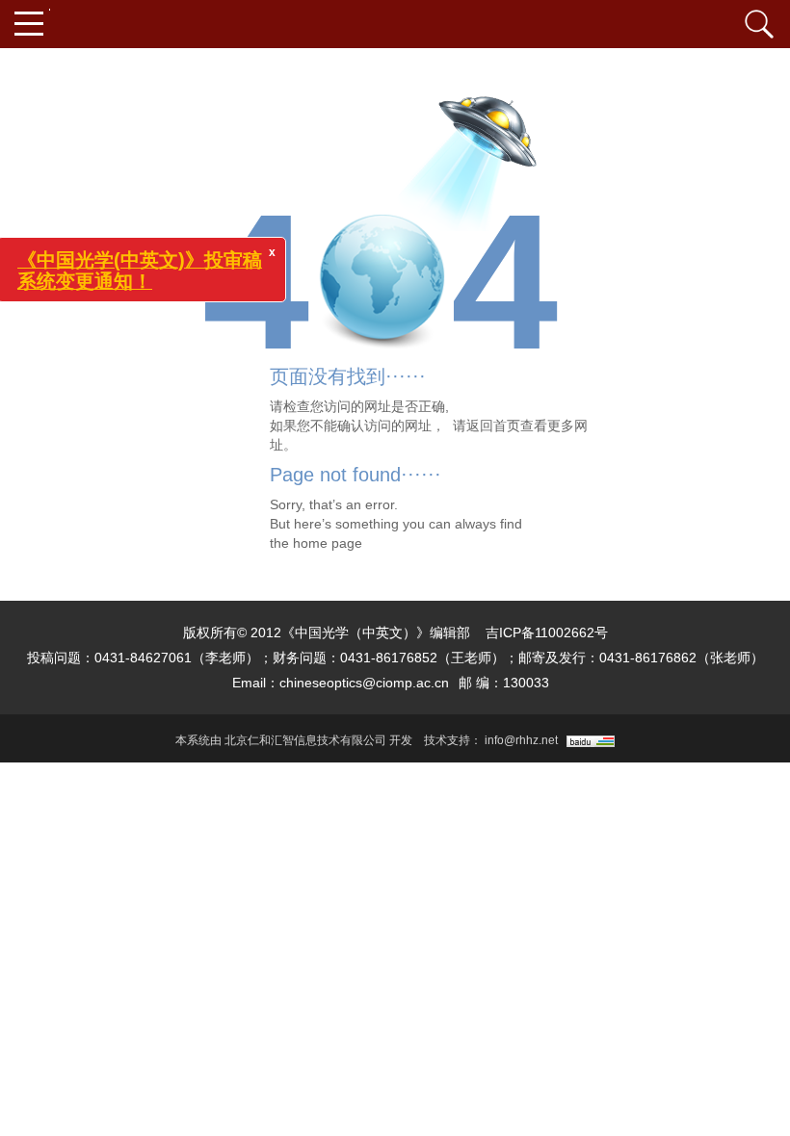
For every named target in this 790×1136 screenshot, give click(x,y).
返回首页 (493, 425)
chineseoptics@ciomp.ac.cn (364, 682)
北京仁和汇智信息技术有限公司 (305, 740)
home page (327, 543)
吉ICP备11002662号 (547, 632)
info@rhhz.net (521, 740)
